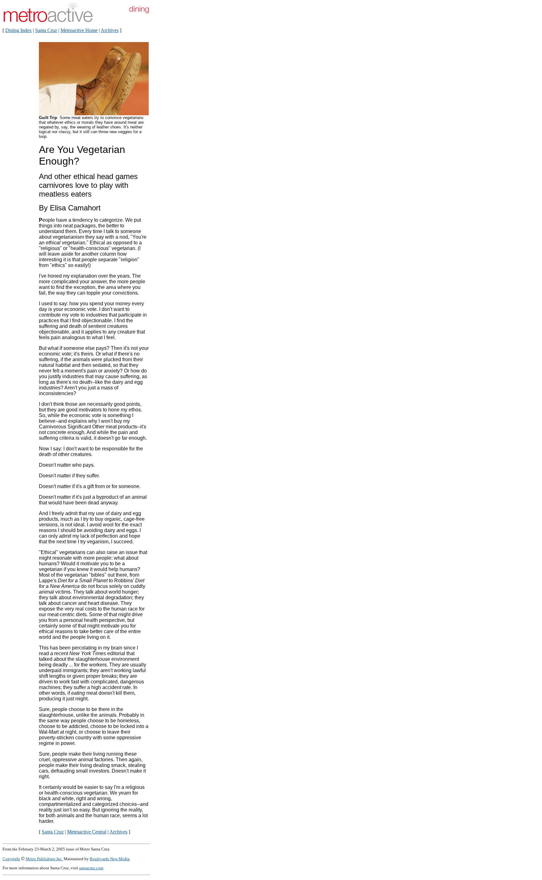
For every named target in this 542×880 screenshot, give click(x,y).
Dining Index (18, 30)
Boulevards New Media (110, 858)
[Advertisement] (171, 140)
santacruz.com (91, 868)
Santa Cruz (46, 30)
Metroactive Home (79, 30)
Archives (110, 30)
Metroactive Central (86, 831)
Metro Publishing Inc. (44, 858)
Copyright (11, 858)
